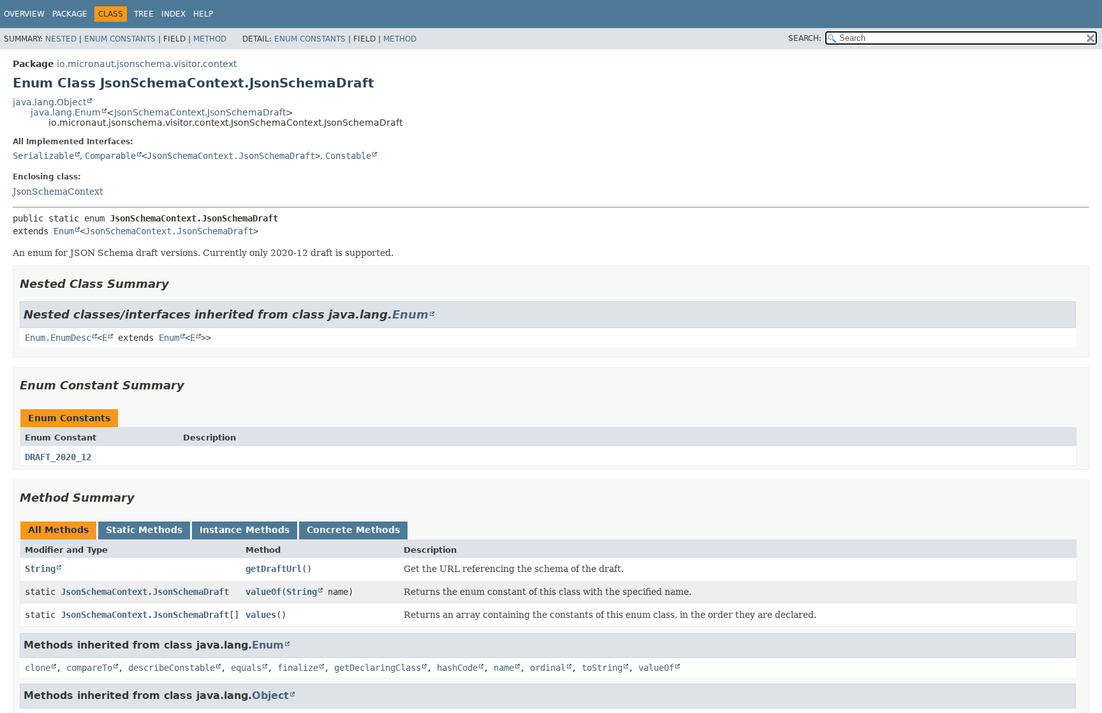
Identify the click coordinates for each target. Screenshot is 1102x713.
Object (270, 695)
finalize (297, 668)
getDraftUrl (274, 569)
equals (246, 668)
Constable (348, 156)
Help (203, 14)
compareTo (89, 668)
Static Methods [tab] (144, 530)
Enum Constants (120, 38)
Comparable (110, 156)
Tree (144, 14)
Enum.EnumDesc (58, 338)
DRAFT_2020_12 (58, 457)
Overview (24, 14)
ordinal (548, 668)
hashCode (457, 668)
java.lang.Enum (66, 112)
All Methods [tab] (58, 530)
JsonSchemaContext (58, 191)
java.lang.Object (49, 102)
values (261, 615)
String (40, 569)
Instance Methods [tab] (245, 530)
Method (209, 38)
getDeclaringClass (377, 668)
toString (602, 668)
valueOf (263, 592)
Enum (64, 231)
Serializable (43, 156)
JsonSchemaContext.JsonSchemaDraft (200, 112)
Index (173, 14)
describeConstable (171, 668)
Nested (61, 38)
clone (37, 668)
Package (69, 14)
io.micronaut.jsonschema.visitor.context (147, 64)
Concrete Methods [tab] (353, 530)
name (504, 668)
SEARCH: (804, 38)
